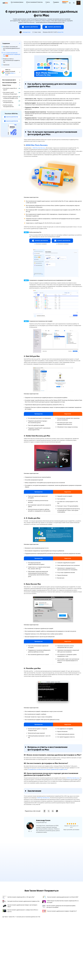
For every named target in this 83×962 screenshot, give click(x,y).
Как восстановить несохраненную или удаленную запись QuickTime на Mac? (10, 101)
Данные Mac (60, 32)
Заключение (6, 64)
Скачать (64, 2)
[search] (73, 2)
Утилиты (47, 2)
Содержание (6, 43)
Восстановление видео (9, 82)
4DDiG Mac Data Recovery (39, 148)
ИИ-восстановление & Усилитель (34, 2)
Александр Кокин (26, 32)
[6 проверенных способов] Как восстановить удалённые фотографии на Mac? (48, 769)
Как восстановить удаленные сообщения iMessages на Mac (10, 97)
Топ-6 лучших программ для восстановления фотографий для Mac (11, 54)
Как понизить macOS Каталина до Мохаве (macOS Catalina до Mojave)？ (10, 93)
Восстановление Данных (17, 2)
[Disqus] (41, 860)
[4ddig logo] (5, 3)
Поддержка (56, 2)
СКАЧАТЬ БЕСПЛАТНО (31, 27)
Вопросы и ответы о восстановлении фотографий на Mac (11, 60)
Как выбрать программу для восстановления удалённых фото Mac (11, 48)
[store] (70, 2)
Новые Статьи (6, 85)
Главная (6, 916)
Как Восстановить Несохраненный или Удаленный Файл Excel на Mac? (9, 105)
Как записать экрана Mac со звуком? (10, 89)
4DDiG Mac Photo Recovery (36, 145)
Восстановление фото (9, 80)
